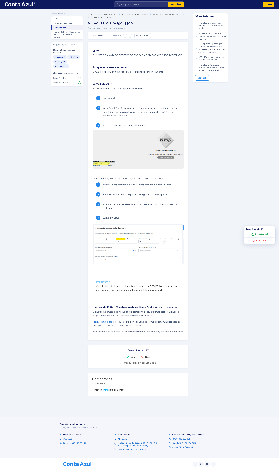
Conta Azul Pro (109, 14)
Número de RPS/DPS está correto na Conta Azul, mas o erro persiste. (67, 34)
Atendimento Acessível (182, 447)
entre (105, 390)
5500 (56, 19)
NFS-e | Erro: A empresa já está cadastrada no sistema (211, 58)
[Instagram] (213, 464)
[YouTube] (207, 464)
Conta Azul (92, 14)
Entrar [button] (268, 4)
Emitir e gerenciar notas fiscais (134, 14)
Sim (133, 357)
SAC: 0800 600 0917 (181, 439)
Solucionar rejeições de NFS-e (99, 17)
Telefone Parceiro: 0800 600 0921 (133, 449)
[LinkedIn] (201, 464)
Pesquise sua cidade (103, 322)
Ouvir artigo (144, 35)
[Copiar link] (130, 36)
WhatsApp (67, 439)
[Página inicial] (20, 4)
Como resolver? (60, 27)
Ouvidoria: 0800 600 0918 (184, 443)
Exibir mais (202, 78)
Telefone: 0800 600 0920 (74, 443)
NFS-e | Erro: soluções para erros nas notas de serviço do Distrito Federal (210, 26)
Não (147, 357)
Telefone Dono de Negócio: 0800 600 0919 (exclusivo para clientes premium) (137, 444)
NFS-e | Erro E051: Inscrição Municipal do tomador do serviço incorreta (212, 36)
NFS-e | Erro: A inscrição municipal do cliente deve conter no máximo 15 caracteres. (212, 68)
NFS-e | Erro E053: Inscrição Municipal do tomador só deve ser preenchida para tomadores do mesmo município (211, 48)
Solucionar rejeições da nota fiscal (166, 14)
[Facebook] (195, 464)
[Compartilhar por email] (125, 36)
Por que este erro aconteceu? (65, 23)
